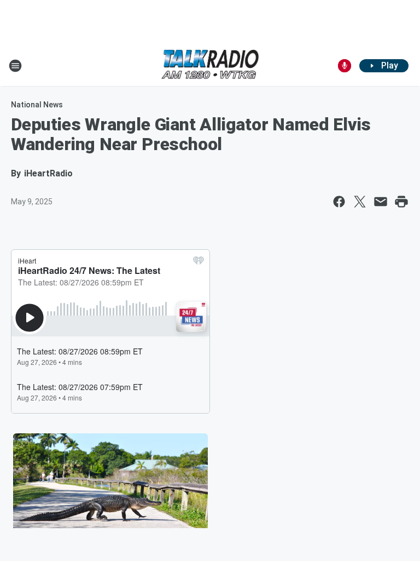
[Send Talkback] (344, 65)
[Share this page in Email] (380, 201)
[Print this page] (401, 201)
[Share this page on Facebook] (339, 201)
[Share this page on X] (360, 201)
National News (37, 104)
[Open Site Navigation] (15, 65)
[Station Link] (210, 65)
